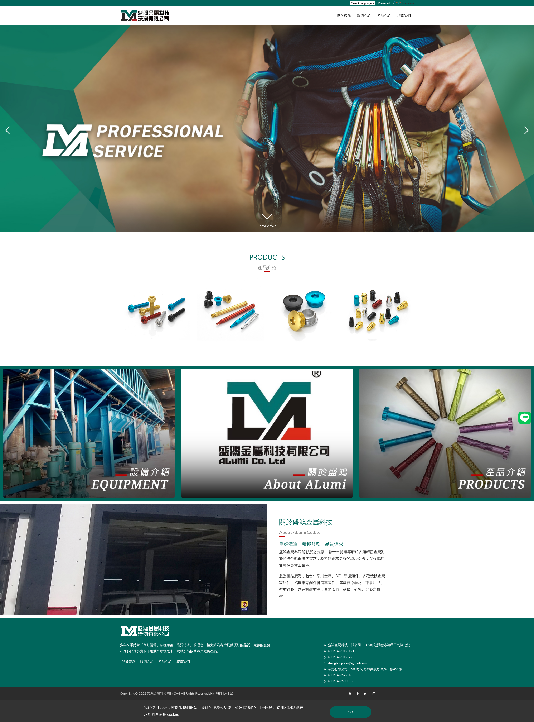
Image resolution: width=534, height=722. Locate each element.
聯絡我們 (183, 661)
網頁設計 (216, 693)
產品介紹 (165, 661)
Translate (408, 3)
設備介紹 (147, 661)
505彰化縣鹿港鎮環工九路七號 (369, 645)
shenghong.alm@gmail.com (347, 663)
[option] (156, 309)
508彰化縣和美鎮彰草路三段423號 (365, 669)
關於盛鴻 (128, 661)
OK (350, 712)
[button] (525, 130)
